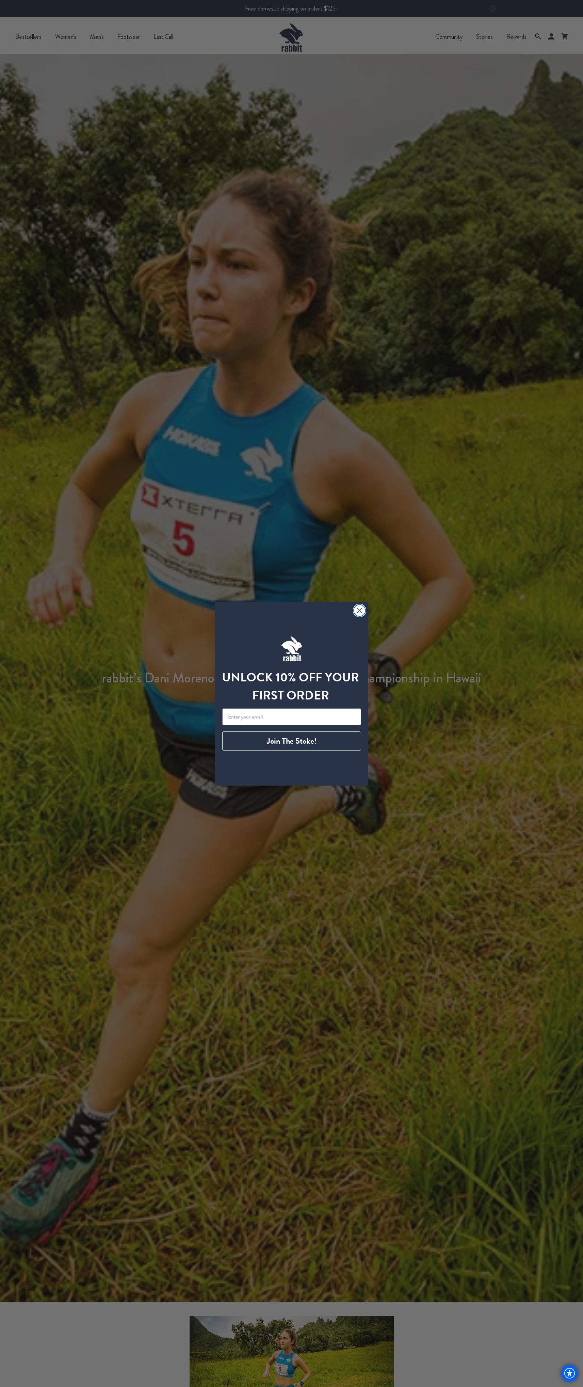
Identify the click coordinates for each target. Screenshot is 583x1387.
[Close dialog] (360, 610)
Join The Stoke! (292, 741)
